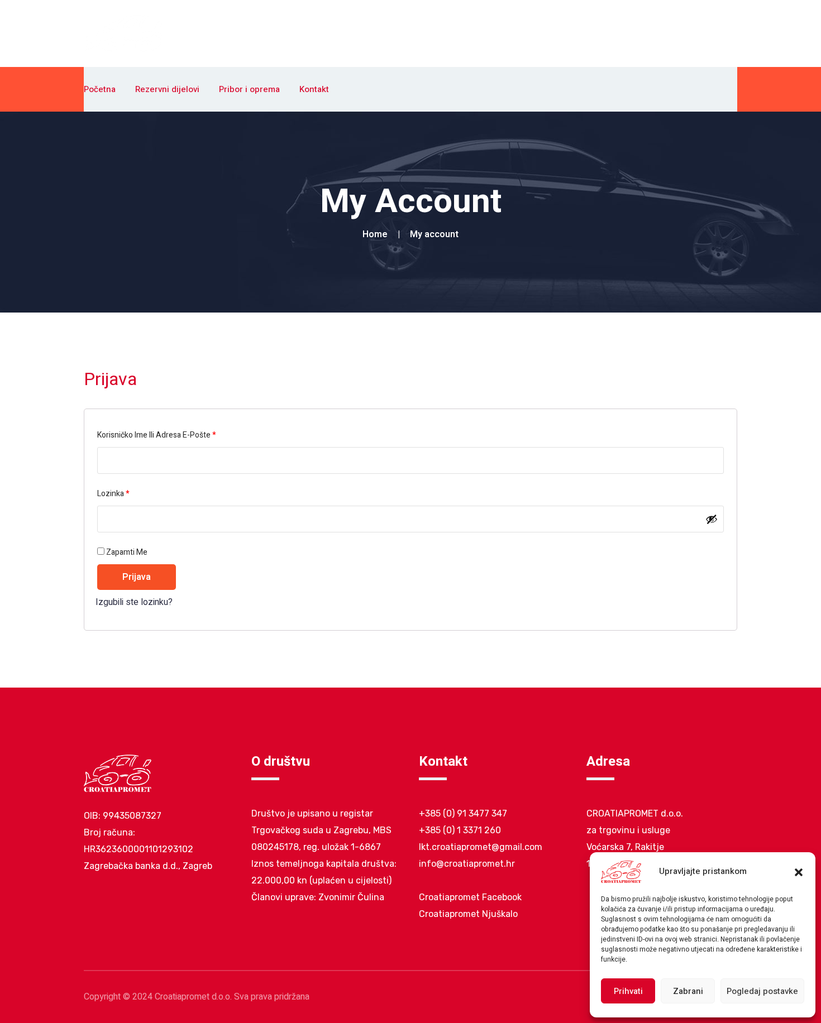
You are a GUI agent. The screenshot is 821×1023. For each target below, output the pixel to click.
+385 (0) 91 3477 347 (463, 813)
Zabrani (688, 991)
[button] (798, 871)
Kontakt (314, 89)
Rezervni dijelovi (167, 89)
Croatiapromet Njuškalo (468, 914)
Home (377, 234)
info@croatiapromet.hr (467, 863)
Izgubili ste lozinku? (134, 602)
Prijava (136, 577)
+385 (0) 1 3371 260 (460, 830)
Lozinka (128, 493)
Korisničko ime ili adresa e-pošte (172, 435)
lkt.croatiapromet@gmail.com (480, 847)
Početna (100, 89)
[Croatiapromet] (124, 33)
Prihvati (628, 991)
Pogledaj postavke (762, 991)
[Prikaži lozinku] (711, 519)
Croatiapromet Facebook (470, 897)
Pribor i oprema (249, 89)
